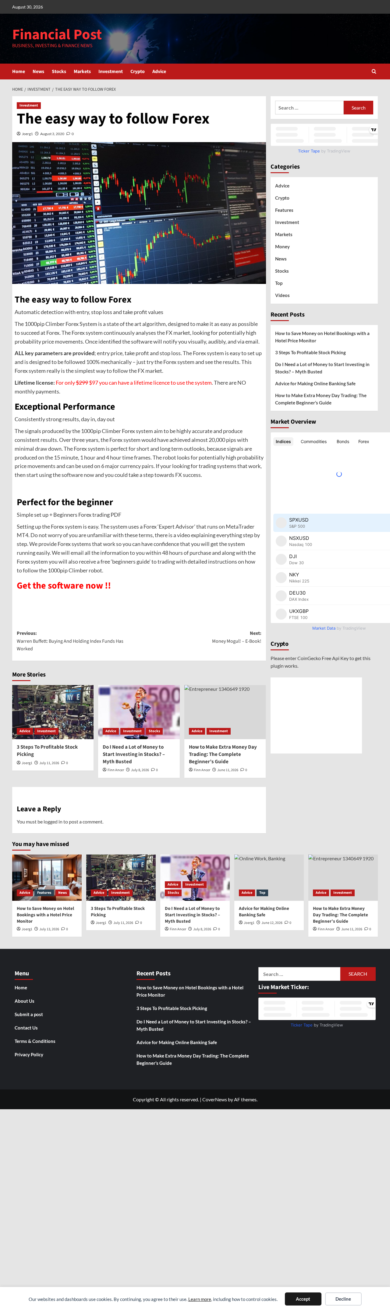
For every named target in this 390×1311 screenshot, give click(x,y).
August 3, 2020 (52, 133)
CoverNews (214, 1099)
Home (18, 71)
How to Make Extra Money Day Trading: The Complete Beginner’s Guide (321, 399)
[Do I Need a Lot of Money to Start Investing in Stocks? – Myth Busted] (138, 712)
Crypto (137, 71)
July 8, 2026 (140, 770)
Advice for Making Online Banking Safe (315, 383)
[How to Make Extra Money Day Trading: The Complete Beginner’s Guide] (225, 712)
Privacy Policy (29, 1054)
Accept (303, 1299)
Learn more (199, 1299)
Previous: (70, 641)
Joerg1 (27, 133)
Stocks (59, 71)
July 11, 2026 (49, 763)
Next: (236, 637)
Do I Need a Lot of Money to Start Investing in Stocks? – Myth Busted (134, 754)
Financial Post (57, 34)
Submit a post (29, 1014)
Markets (82, 71)
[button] (374, 71)
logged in (53, 821)
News (38, 71)
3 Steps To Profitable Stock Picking (47, 750)
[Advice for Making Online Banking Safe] (269, 878)
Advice (159, 71)
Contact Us (26, 1027)
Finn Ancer (116, 770)
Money (282, 246)
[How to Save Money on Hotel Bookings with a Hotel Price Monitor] (47, 878)
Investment (110, 71)
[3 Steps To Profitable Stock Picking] (53, 712)
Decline (343, 1299)
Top (278, 283)
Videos (282, 295)
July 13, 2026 (49, 929)
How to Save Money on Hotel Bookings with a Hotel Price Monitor (322, 336)
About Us (24, 1001)
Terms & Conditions (35, 1041)
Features (284, 210)
